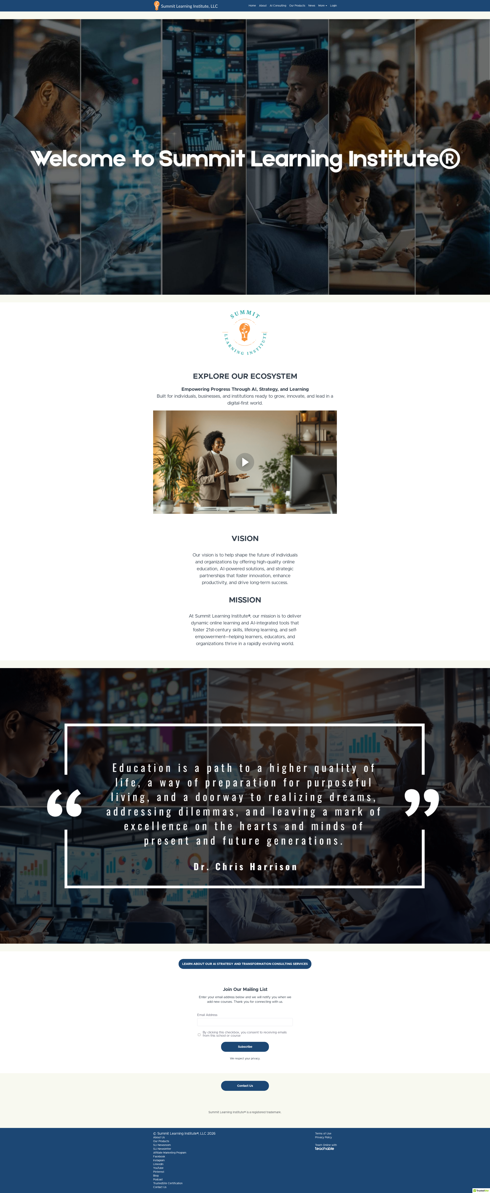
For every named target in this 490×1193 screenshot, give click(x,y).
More (321, 5)
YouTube (158, 1168)
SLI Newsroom (162, 1145)
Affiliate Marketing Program (169, 1152)
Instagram (159, 1160)
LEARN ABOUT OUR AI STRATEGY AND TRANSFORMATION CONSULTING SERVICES (245, 963)
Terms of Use (323, 1133)
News (311, 5)
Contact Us (245, 1085)
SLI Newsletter (162, 1149)
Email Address (207, 1015)
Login (333, 5)
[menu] (291, 6)
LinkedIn (158, 1164)
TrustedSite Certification (168, 1183)
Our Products (297, 5)
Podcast (158, 1179)
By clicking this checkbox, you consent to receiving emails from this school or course (245, 1034)
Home (252, 5)
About (263, 5)
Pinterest (158, 1172)
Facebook (159, 1156)
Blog (155, 1175)
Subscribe (245, 1046)
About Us (159, 1137)
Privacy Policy (323, 1137)
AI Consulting (278, 5)
